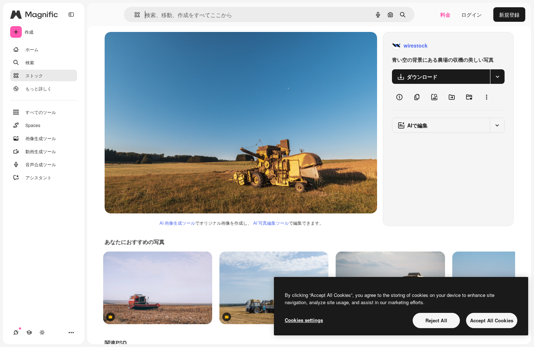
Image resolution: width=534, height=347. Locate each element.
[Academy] (29, 332)
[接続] (16, 332)
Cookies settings (304, 320)
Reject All (436, 320)
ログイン (471, 14)
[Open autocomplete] (134, 14)
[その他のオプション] (486, 97)
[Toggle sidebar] (71, 14)
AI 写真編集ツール (271, 223)
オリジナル (154, 45)
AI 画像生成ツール (177, 223)
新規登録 (509, 14)
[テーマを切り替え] (42, 332)
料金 (445, 14)
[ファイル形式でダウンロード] (497, 76)
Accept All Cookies (491, 320)
